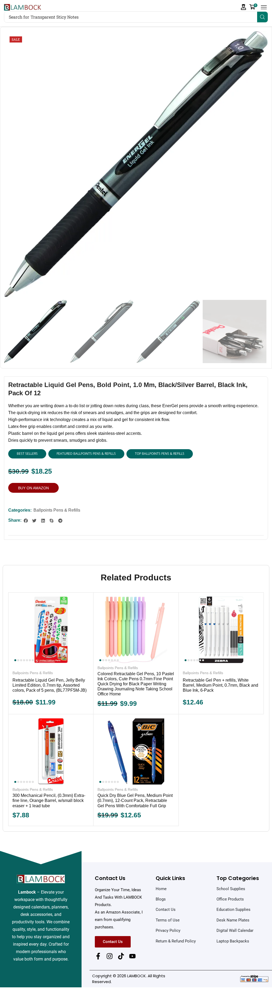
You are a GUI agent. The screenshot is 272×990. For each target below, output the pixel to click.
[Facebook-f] (98, 956)
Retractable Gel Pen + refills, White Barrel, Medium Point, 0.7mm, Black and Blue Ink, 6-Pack (220, 685)
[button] (244, 7)
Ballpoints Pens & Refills (56, 510)
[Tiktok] (121, 956)
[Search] (262, 17)
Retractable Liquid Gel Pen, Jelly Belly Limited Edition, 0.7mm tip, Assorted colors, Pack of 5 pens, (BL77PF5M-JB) (49, 685)
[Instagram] (109, 956)
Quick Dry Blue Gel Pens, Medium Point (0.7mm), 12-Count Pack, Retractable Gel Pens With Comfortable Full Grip (135, 800)
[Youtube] (132, 956)
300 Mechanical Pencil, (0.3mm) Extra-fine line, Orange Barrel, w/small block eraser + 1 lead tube (48, 800)
